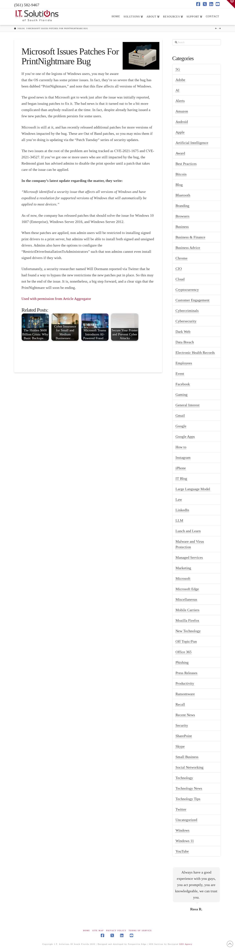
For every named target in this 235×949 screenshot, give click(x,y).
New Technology (188, 631)
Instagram (183, 457)
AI (177, 90)
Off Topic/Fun (186, 641)
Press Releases (186, 673)
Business (182, 227)
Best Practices (186, 164)
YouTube (182, 851)
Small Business (187, 757)
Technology (184, 778)
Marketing (183, 568)
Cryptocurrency (187, 290)
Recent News (185, 715)
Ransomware (185, 694)
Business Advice (188, 248)
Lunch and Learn (188, 531)
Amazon (182, 111)
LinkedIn (182, 510)
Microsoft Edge (187, 589)
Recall (180, 704)
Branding (182, 206)
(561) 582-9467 (26, 5)
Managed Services (189, 557)
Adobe (180, 80)
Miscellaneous (186, 599)
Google (181, 426)
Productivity (185, 683)
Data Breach (185, 342)
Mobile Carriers (187, 610)
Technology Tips (188, 799)
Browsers (182, 216)
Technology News (189, 788)
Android (182, 122)
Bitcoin (181, 174)
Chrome (181, 258)
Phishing (182, 662)
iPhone (181, 468)
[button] (231, 4)
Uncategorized (186, 820)
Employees (184, 363)
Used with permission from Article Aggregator (56, 299)
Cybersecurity (186, 321)
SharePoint (184, 736)
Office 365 (183, 652)
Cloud (180, 279)
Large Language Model (193, 489)
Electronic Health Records (195, 353)
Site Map (98, 930)
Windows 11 (185, 841)
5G (178, 69)
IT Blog (181, 478)
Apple (180, 132)
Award (180, 153)
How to (181, 447)
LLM (179, 520)
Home (86, 930)
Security (182, 725)
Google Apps (185, 436)
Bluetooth (183, 195)
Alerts (180, 101)
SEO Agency (185, 944)
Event (180, 373)
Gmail (180, 415)
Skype (180, 746)
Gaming (181, 394)
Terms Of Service (140, 930)
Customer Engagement (192, 300)
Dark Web (183, 332)
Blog (179, 185)
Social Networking (189, 767)
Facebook (183, 384)
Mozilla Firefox (187, 620)
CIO (179, 269)
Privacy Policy (116, 930)
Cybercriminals (187, 311)
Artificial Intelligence (192, 143)
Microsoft (183, 578)
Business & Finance (190, 237)
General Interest (188, 405)
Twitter (181, 809)
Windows (182, 830)
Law (179, 499)
